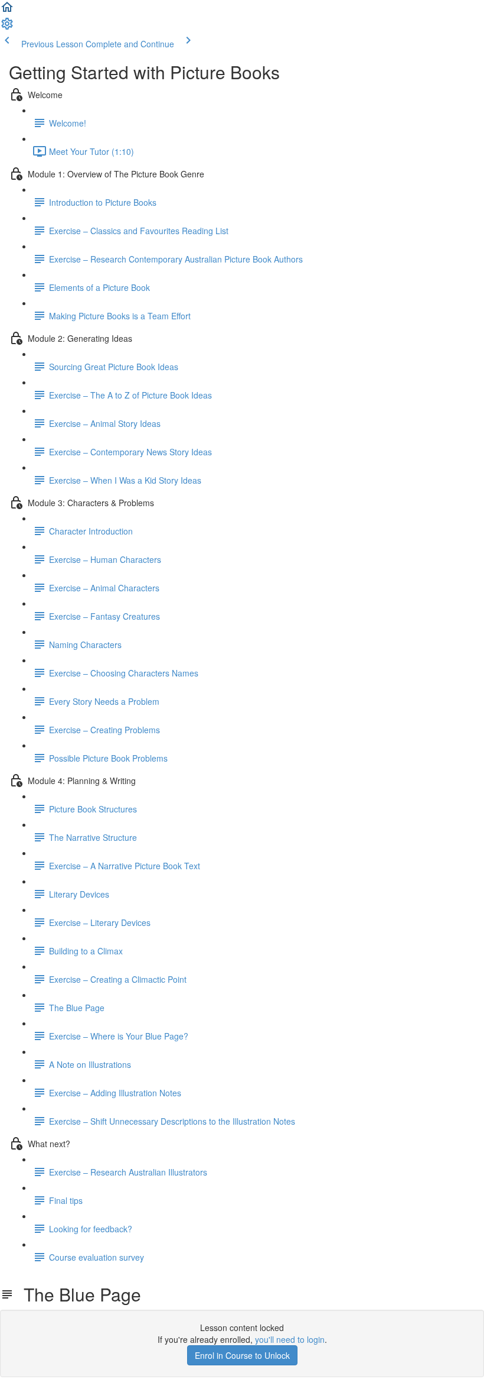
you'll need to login (290, 1339)
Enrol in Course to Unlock (242, 1355)
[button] (7, 11)
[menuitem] (7, 27)
